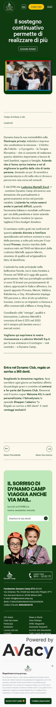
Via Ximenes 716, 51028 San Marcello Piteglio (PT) (28, 591)
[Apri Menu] (49, 6)
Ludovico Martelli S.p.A (35, 187)
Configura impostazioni (41, 701)
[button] (52, 666)
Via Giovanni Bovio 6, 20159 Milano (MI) (23, 595)
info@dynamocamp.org (22, 598)
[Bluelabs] (11, 577)
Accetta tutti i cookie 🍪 (15, 701)
